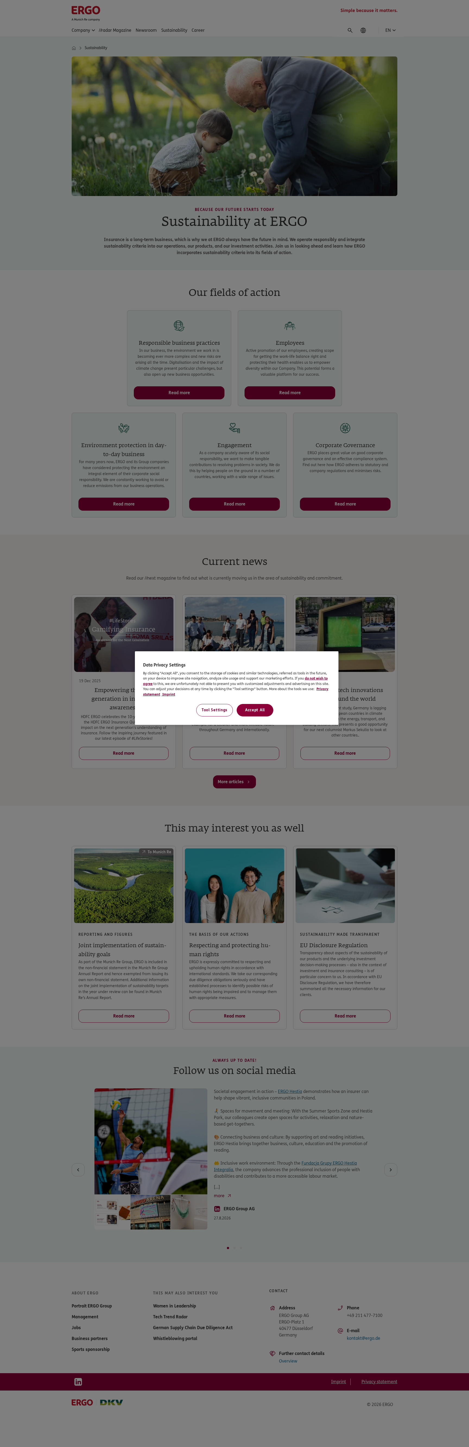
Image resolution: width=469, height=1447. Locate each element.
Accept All (255, 710)
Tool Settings (214, 710)
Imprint (168, 694)
